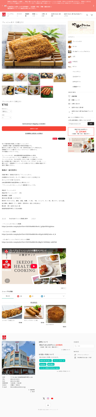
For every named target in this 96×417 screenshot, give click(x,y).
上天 (74, 56)
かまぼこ (75, 61)
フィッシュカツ (77, 41)
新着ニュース (35, 15)
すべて (8, 296)
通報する (63, 288)
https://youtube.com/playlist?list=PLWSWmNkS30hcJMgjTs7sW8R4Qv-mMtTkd (29, 242)
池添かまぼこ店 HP (56, 15)
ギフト (75, 66)
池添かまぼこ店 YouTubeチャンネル (73, 15)
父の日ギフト (77, 76)
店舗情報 (27, 15)
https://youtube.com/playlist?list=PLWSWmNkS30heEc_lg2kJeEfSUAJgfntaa (28, 226)
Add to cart (34, 129)
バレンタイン (77, 71)
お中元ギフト (77, 82)
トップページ (10, 15)
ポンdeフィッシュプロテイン (81, 51)
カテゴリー (19, 15)
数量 (3, 115)
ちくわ (75, 46)
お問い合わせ (44, 15)
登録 (91, 124)
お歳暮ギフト (77, 87)
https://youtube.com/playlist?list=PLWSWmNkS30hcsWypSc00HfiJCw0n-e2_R (29, 234)
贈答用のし (5, 109)
